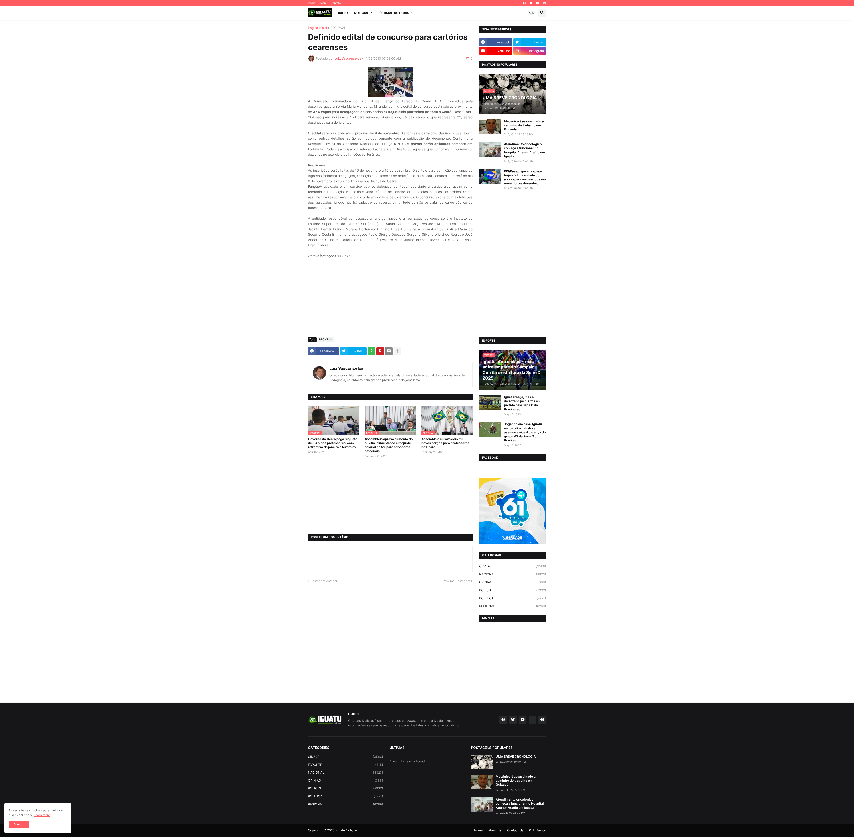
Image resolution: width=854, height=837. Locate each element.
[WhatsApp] (371, 351)
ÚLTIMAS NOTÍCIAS (394, 13)
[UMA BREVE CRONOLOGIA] (482, 762)
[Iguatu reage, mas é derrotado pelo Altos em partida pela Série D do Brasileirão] (490, 402)
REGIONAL (338, 28)
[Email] (389, 351)
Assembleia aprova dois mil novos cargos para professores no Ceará (445, 443)
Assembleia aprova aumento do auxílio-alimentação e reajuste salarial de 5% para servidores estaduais (389, 445)
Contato (336, 3)
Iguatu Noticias (347, 830)
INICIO (343, 13)
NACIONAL (512, 574)
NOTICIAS (361, 13)
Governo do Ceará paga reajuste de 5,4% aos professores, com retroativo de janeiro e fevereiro (332, 443)
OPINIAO (512, 582)
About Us (495, 830)
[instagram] (532, 720)
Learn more (42, 815)
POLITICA (512, 598)
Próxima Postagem (456, 581)
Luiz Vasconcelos (346, 368)
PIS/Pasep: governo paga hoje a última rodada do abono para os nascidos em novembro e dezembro (525, 177)
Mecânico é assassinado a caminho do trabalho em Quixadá (524, 125)
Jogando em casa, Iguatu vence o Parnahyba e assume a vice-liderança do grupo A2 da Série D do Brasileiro (525, 432)
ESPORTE (345, 765)
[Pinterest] (380, 351)
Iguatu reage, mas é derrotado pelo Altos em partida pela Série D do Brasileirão (522, 403)
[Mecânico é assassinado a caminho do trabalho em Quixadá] (490, 126)
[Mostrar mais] (397, 351)
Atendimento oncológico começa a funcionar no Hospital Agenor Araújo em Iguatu (524, 150)
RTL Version (537, 830)
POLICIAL (512, 590)
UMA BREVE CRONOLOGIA (516, 756)
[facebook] (524, 3)
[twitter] (531, 3)
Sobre (323, 3)
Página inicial (317, 28)
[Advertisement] (390, 301)
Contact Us (515, 830)
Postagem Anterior (323, 581)
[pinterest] (544, 3)
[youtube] (537, 3)
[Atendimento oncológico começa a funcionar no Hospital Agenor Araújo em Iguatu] (490, 149)
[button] (531, 13)
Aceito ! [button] (18, 824)
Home (311, 3)
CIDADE (512, 566)
